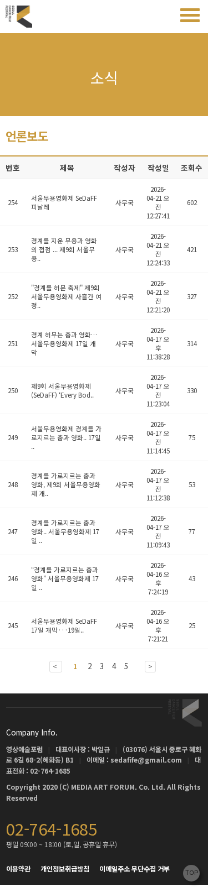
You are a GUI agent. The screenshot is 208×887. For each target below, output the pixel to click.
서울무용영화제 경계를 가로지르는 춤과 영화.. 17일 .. (66, 437)
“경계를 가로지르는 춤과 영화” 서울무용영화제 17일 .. (65, 578)
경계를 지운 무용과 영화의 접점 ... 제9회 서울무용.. (64, 249)
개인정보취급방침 (64, 869)
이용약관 (18, 869)
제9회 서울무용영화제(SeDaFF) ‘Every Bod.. (63, 390)
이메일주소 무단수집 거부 (134, 869)
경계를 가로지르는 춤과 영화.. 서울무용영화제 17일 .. (65, 531)
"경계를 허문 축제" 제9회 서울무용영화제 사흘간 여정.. (66, 296)
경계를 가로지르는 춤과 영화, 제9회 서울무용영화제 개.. (65, 484)
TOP (191, 872)
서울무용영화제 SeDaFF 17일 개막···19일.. (64, 625)
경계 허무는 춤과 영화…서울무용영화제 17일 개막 (64, 343)
